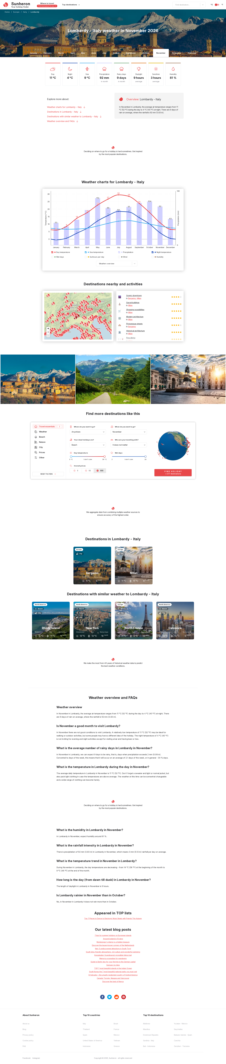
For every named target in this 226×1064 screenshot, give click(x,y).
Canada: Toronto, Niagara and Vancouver (113, 978)
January (33, 53)
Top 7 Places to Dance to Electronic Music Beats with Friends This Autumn (113, 918)
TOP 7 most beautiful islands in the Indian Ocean (113, 968)
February (48, 53)
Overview (192, 53)
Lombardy (35, 12)
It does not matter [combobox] (120, 445)
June (93, 53)
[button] (48, 328)
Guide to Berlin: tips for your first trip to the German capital (113, 962)
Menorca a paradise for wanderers (113, 958)
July (104, 53)
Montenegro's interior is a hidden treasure (113, 942)
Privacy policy (28, 1035)
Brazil (116, 1024)
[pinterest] (123, 997)
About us (26, 1024)
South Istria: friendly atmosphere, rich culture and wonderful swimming (113, 952)
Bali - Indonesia (149, 1046)
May (83, 53)
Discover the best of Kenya (113, 982)
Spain (85, 1035)
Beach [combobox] (74, 445)
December (176, 53)
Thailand (86, 1029)
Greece (117, 1046)
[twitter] (109, 997)
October (146, 53)
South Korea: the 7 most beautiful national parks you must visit (113, 972)
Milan (139, 298)
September (131, 53)
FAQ (24, 1046)
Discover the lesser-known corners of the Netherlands (113, 945)
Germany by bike (113, 965)
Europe (16, 12)
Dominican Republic (150, 1035)
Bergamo (132, 298)
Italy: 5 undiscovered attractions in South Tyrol (113, 949)
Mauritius (146, 1029)
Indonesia (86, 1046)
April (72, 53)
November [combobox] (117, 432)
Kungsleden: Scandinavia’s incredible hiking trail (113, 955)
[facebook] (102, 997)
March (61, 53)
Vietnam (117, 1041)
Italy (25, 12)
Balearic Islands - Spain (183, 1035)
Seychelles (178, 1029)
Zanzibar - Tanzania (182, 1046)
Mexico (116, 1035)
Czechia (177, 1041)
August (116, 53)
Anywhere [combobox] (76, 432)
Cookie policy (28, 1041)
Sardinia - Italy (148, 1041)
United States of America (92, 1041)
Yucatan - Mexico (181, 1024)
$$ (90, 471)
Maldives (146, 1024)
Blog (24, 1029)
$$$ (101, 471)
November (160, 53)
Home (7, 12)
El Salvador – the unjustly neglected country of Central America (113, 975)
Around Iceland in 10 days (113, 939)
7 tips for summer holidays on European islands (113, 935)
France (116, 1029)
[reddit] (116, 997)
